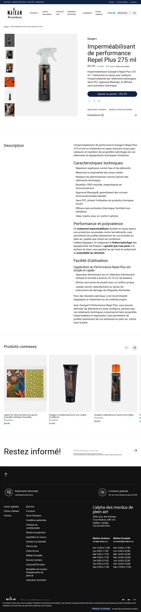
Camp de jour (32, 551)
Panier (112, 13)
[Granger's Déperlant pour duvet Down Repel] (115, 383)
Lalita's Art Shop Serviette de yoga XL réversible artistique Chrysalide (20, 416)
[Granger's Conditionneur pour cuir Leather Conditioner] (70, 383)
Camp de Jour (59, 13)
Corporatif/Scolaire (35, 564)
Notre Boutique (33, 515)
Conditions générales (36, 520)
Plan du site (31, 546)
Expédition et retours (36, 537)
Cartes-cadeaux (98, 13)
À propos (30, 511)
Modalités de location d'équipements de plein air (36, 572)
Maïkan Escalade (34, 555)
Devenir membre (34, 560)
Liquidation (87, 13)
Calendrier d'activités (71, 13)
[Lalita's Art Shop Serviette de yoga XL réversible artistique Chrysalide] (25, 383)
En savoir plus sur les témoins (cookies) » (125, 609)
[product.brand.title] (112, 39)
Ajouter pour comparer (96, 109)
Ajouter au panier (112, 94)
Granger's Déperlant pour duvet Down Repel (113, 415)
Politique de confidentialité (33, 526)
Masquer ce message (101, 608)
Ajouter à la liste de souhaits (120, 109)
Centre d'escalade (46, 13)
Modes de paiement (35, 532)
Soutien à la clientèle (36, 541)
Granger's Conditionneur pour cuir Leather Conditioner (67, 416)
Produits (33, 13)
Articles (7, 515)
